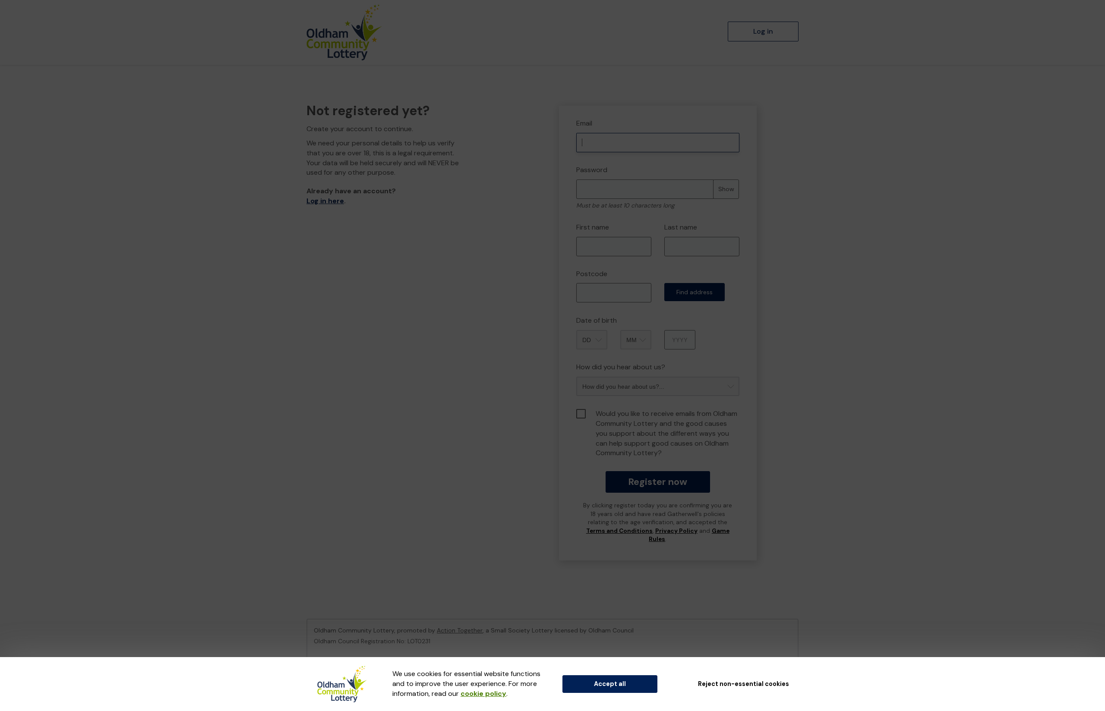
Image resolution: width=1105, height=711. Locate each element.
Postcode (591, 273)
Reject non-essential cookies (743, 684)
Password (591, 169)
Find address (694, 292)
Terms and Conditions (619, 531)
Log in (763, 31)
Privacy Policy (676, 531)
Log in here (325, 200)
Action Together (460, 630)
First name (592, 227)
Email (584, 123)
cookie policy (483, 693)
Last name (680, 227)
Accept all (610, 684)
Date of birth (596, 320)
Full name (566, 99)
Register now (657, 481)
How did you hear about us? (620, 366)
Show (726, 189)
